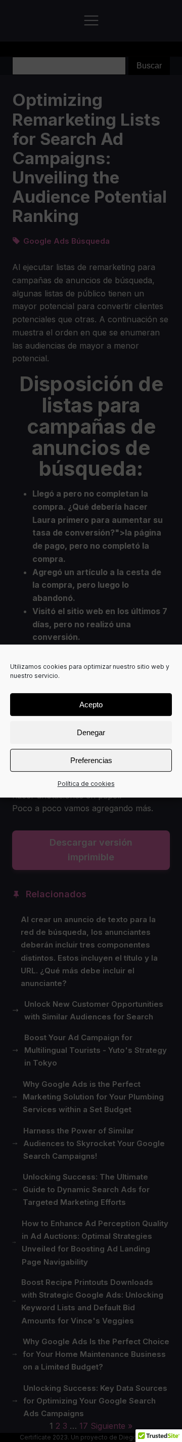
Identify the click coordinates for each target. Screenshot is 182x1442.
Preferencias (91, 760)
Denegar (91, 732)
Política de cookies (86, 783)
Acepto (91, 704)
